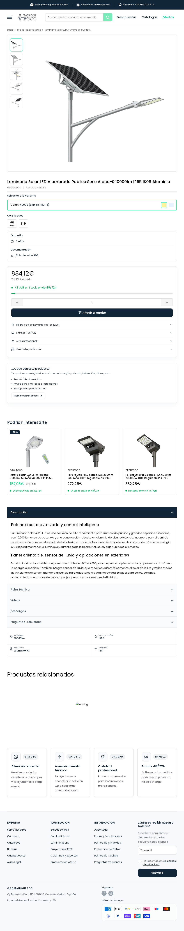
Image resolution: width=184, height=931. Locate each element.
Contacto (13, 836)
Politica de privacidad (107, 842)
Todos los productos (29, 29)
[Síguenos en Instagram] (110, 893)
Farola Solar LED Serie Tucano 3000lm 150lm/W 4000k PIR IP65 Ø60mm (30, 476)
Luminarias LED (60, 842)
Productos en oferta (63, 862)
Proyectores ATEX (62, 849)
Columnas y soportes (64, 855)
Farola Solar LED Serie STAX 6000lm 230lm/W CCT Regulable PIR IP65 (148, 476)
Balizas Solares (60, 829)
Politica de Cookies (106, 855)
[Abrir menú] (10, 17)
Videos (15, 600)
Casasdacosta (16, 855)
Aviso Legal (14, 862)
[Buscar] (107, 17)
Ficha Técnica (20, 589)
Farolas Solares (60, 836)
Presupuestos (127, 17)
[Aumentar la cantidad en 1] (167, 302)
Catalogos (149, 17)
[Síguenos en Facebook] (104, 893)
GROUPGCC (14, 187)
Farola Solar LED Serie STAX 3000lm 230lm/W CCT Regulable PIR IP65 (90, 476)
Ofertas (168, 17)
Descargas (18, 611)
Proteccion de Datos (107, 849)
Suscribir (157, 872)
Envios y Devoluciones (108, 836)
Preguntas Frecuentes (25, 622)
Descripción (18, 512)
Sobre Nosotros (16, 829)
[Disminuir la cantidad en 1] (17, 302)
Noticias (12, 849)
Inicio (10, 29)
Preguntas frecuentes (108, 862)
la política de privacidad (159, 862)
